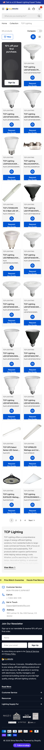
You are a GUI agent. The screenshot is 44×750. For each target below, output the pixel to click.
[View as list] (39, 36)
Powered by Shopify (32, 740)
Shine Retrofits (16, 740)
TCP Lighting (29, 63)
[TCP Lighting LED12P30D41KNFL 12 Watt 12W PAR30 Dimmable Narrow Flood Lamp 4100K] (11, 338)
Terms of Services (32, 651)
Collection (14, 23)
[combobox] (22, 16)
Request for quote (32, 84)
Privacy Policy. (10, 654)
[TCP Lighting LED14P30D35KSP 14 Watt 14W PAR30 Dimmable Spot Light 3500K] (11, 385)
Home (4, 23)
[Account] (29, 9)
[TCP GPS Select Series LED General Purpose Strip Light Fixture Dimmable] (11, 432)
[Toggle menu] (3, 9)
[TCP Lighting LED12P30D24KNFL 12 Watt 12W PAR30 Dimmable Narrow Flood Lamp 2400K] (11, 98)
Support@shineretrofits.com (18, 605)
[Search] (39, 16)
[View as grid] (33, 36)
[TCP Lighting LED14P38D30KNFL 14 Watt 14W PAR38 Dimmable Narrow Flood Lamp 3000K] (32, 98)
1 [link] (11, 520)
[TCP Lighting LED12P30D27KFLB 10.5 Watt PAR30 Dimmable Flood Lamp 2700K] (32, 338)
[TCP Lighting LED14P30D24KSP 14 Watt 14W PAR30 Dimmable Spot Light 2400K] (32, 385)
